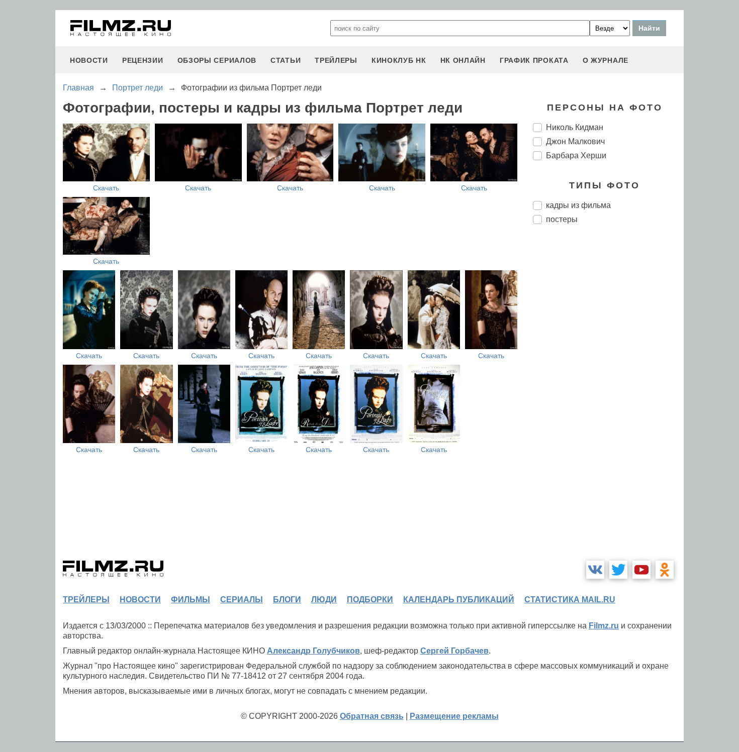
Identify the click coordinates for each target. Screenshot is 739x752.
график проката (534, 60)
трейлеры (336, 60)
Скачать (106, 188)
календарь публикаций (458, 599)
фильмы (190, 599)
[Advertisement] (608, 400)
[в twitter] (618, 570)
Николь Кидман (574, 127)
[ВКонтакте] (595, 570)
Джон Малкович (575, 141)
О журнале (605, 60)
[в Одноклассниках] (665, 570)
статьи (285, 60)
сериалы (241, 599)
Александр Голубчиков (313, 651)
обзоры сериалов (217, 60)
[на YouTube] (641, 570)
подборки (370, 599)
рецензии (142, 60)
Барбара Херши (576, 155)
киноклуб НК (399, 60)
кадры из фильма (578, 205)
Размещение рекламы (454, 716)
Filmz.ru (604, 625)
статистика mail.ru (569, 599)
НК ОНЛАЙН (463, 60)
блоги (287, 599)
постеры (562, 219)
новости (89, 60)
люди (324, 599)
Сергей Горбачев (454, 651)
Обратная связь (372, 716)
